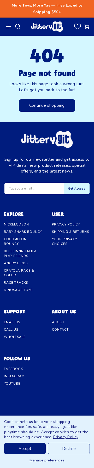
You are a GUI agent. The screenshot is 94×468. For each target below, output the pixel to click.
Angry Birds (16, 263)
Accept (25, 448)
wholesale (15, 337)
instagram (14, 376)
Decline (69, 448)
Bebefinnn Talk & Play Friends (20, 253)
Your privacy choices (64, 241)
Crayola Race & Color (19, 272)
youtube (12, 383)
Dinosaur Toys (18, 290)
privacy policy (66, 224)
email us (12, 322)
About (58, 322)
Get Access (76, 188)
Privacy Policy (65, 436)
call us (11, 329)
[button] (77, 26)
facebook (13, 369)
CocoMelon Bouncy (15, 241)
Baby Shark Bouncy (23, 232)
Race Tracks (16, 283)
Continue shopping (47, 105)
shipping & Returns (70, 232)
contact (60, 329)
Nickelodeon (16, 224)
